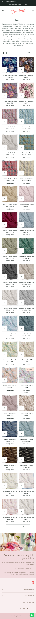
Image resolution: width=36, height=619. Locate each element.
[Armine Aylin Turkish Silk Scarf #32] (26, 481)
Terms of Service (26, 574)
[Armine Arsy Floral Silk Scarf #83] (10, 375)
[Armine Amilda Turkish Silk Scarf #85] (10, 168)
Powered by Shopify (12, 616)
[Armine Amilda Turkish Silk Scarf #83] (26, 168)
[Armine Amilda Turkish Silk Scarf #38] (10, 116)
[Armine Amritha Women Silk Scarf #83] (10, 297)
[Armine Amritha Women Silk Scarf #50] (10, 220)
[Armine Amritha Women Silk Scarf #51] (26, 246)
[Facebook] (31, 608)
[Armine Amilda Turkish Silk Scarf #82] (10, 142)
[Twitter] (28, 608)
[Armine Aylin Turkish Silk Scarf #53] (10, 481)
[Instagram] (20, 608)
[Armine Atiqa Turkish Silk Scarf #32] (10, 403)
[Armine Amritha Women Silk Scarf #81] (26, 297)
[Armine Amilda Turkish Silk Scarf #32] (26, 116)
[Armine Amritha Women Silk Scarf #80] (10, 272)
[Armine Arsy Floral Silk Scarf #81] (10, 349)
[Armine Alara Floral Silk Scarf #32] (10, 65)
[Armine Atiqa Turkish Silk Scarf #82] (26, 455)
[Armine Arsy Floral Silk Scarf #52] (26, 349)
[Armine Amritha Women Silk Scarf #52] (10, 246)
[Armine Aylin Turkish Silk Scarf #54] (26, 507)
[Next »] (28, 526)
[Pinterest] (24, 608)
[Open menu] (31, 11)
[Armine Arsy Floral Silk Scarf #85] (26, 403)
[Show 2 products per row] (3, 53)
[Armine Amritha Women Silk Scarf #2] (10, 194)
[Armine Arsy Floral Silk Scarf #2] (10, 323)
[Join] (3, 568)
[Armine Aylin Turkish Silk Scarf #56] (10, 507)
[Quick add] (21, 69)
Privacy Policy (14, 574)
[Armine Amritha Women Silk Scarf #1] (26, 194)
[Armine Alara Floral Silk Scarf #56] (10, 90)
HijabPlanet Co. (24, 616)
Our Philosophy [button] (29, 595)
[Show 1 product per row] (6, 53)
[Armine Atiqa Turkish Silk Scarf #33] (26, 429)
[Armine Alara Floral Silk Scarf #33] (26, 90)
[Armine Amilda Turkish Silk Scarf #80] (26, 142)
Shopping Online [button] (29, 589)
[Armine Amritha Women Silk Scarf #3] (26, 220)
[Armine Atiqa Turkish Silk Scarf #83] (10, 455)
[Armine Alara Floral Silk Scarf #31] (26, 65)
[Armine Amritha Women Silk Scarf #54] (26, 272)
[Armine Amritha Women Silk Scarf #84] (26, 323)
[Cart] (5, 11)
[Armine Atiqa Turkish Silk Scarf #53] (10, 429)
